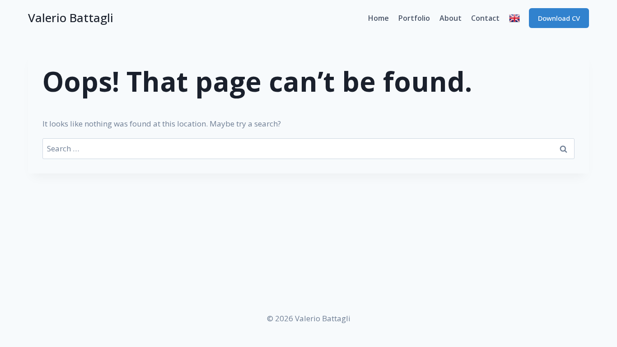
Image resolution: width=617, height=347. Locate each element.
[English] (514, 18)
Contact (485, 18)
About (450, 18)
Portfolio (414, 18)
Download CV (559, 18)
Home (378, 18)
